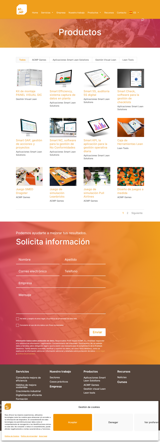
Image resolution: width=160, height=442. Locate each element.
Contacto (121, 12)
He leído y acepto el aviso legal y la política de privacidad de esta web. (48, 319)
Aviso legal (43, 436)
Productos (93, 12)
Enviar (97, 332)
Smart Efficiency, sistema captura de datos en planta (62, 95)
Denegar (113, 422)
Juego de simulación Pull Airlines (94, 193)
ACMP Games (39, 59)
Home (35, 12)
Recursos (109, 12)
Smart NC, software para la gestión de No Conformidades (63, 144)
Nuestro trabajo (77, 12)
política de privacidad (26, 354)
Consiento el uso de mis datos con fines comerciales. (42, 325)
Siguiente (136, 213)
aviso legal (100, 351)
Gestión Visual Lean (105, 59)
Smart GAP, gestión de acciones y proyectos (29, 144)
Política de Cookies (12, 436)
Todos (22, 59)
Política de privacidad (29, 436)
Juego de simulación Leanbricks (57, 193)
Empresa (61, 12)
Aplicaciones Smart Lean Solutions (71, 59)
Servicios (45, 12)
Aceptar (72, 422)
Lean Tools (128, 59)
